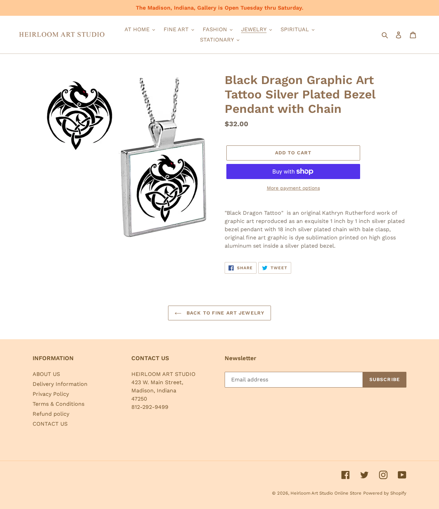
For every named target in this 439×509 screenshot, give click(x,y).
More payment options (293, 188)
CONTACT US (50, 424)
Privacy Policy (51, 394)
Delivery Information (60, 384)
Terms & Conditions (58, 404)
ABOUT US (46, 374)
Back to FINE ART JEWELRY (224, 313)
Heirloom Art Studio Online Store (325, 493)
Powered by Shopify (384, 493)
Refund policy (51, 414)
